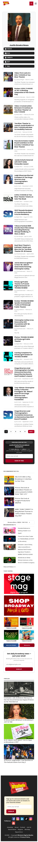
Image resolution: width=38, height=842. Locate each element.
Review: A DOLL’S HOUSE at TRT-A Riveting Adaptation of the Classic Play (24, 91)
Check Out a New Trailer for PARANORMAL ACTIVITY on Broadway (26, 538)
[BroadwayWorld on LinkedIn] (22, 819)
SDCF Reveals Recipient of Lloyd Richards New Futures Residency (23, 212)
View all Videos (9, 567)
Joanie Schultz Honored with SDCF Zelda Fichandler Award (23, 162)
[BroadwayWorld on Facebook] (13, 819)
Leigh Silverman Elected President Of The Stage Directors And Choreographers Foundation (23, 179)
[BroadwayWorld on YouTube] (13, 823)
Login (26, 3)
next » (31, 431)
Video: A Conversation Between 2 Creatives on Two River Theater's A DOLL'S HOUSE (23, 109)
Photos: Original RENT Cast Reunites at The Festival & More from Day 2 (18, 761)
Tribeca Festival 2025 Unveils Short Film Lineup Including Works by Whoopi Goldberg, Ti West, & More (24, 230)
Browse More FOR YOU (18, 522)
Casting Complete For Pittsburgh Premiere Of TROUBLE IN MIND (23, 355)
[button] (31, 4)
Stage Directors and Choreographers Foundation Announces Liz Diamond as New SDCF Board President (24, 415)
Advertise (10, 827)
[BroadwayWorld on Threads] (30, 819)
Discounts (27, 645)
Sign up (19, 669)
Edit (8, 62)
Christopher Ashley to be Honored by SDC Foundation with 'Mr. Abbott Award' (24, 323)
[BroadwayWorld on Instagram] (18, 819)
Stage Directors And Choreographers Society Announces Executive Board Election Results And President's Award (24, 372)
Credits (9, 57)
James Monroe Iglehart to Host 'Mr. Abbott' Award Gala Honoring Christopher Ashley (23, 266)
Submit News (12, 829)
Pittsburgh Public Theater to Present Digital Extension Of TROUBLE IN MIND (22, 285)
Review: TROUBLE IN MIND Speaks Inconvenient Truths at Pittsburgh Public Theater (24, 304)
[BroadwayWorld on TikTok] (26, 819)
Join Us (29, 827)
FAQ (8, 66)
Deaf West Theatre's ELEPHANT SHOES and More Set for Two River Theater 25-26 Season (23, 248)
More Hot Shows (11, 645)
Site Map (27, 829)
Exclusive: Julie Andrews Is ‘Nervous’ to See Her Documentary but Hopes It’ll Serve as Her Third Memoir (19, 700)
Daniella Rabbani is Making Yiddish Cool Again (24, 530)
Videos (9, 49)
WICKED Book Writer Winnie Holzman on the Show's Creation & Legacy (26, 560)
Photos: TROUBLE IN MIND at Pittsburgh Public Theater (24, 339)
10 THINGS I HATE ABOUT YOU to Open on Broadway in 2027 (18, 741)
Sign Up (11, 811)
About (16, 827)
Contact (22, 827)
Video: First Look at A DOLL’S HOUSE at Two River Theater (22, 75)
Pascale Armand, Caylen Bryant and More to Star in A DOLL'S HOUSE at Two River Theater (24, 144)
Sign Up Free (19, 461)
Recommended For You (11, 471)
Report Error (19, 832)
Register (21, 3)
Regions (20, 829)
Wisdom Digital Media (25, 835)
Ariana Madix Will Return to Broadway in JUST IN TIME (18, 721)
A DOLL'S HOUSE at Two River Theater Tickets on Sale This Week (23, 197)
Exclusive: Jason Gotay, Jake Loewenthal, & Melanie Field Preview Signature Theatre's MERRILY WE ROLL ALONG (25, 549)
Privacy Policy (25, 837)
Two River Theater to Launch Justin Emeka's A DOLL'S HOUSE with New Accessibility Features (24, 126)
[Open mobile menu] (36, 4)
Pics (8, 53)
